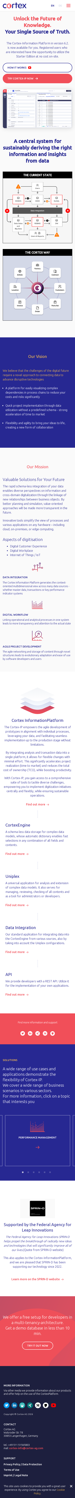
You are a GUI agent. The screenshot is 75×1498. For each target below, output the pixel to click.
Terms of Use (11, 1469)
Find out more (35, 804)
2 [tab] (29, 1173)
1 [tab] (24, 1173)
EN (52, 5)
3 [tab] (35, 1173)
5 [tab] (46, 1173)
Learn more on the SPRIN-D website (35, 1279)
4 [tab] (40, 1173)
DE (60, 5)
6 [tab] (51, 1173)
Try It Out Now (37, 1345)
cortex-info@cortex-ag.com (26, 1448)
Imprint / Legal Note (16, 1475)
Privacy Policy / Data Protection (23, 1464)
